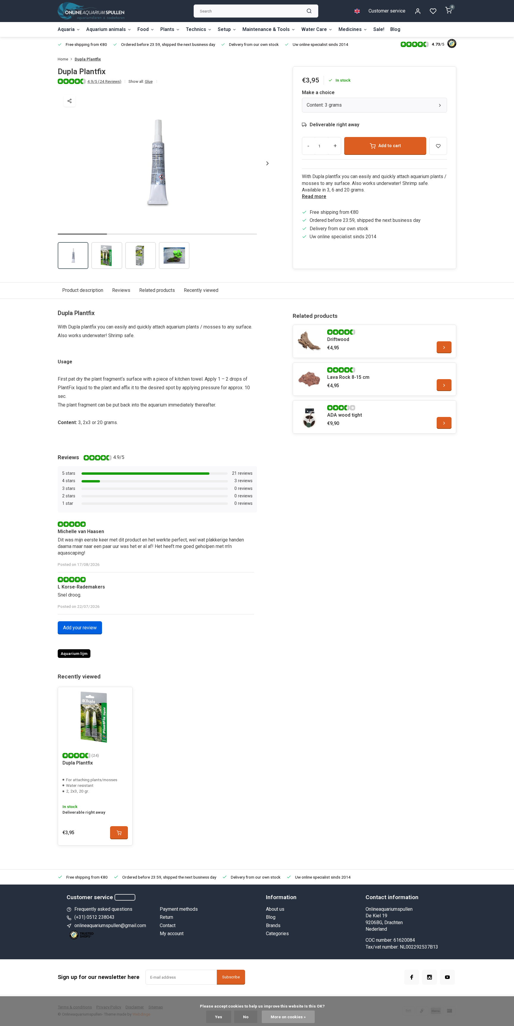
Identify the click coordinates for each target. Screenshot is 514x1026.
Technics (196, 29)
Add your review (80, 627)
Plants (167, 29)
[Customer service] (125, 897)
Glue (149, 81)
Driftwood (338, 339)
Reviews (121, 290)
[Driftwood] (309, 341)
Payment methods (179, 909)
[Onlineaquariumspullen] (91, 11)
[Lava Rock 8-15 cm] (309, 379)
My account (172, 933)
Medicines (350, 29)
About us (275, 909)
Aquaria (66, 29)
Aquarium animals (106, 29)
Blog (395, 29)
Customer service (387, 11)
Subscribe (231, 977)
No (245, 1016)
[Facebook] (411, 977)
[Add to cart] (119, 832)
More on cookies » (288, 1016)
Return (166, 917)
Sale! (378, 29)
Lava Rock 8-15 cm (348, 377)
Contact (167, 925)
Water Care (314, 29)
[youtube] (447, 977)
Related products (157, 290)
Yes (218, 1016)
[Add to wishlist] (123, 696)
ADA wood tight (344, 415)
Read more (314, 196)
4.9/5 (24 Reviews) (104, 81)
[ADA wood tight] (309, 417)
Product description (82, 290)
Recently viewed (201, 290)
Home (63, 59)
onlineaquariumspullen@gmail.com (110, 925)
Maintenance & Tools (266, 29)
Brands (273, 925)
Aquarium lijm (74, 653)
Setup (224, 29)
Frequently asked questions (103, 909)
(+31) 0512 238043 (94, 917)
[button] (267, 163)
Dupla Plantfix (88, 59)
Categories (277, 933)
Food (143, 29)
